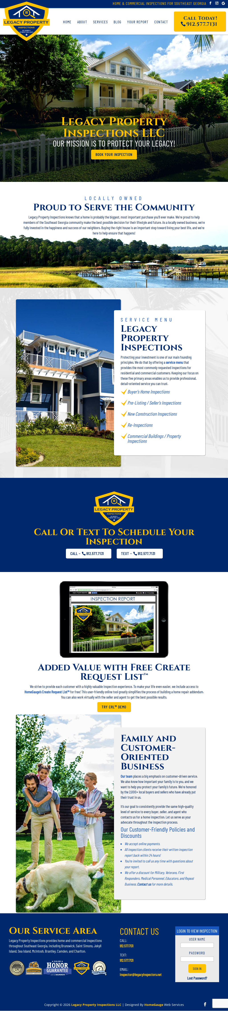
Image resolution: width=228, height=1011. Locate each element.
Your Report (138, 21)
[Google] (223, 3)
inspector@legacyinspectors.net (141, 974)
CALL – (87, 553)
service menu (174, 362)
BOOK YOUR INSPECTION (114, 154)
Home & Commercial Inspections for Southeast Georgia (159, 4)
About (82, 21)
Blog (117, 21)
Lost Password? (197, 978)
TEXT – (138, 553)
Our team (126, 776)
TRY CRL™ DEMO (114, 706)
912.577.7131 (126, 945)
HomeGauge (153, 1005)
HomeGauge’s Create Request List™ (46, 691)
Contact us (144, 884)
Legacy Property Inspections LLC (96, 1005)
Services (100, 21)
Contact (161, 21)
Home (67, 21)
